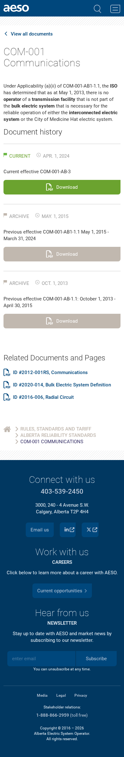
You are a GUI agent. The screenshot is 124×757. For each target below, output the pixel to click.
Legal (61, 695)
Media (42, 695)
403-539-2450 (62, 491)
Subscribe (96, 659)
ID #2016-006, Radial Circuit (43, 397)
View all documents (32, 34)
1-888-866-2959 (52, 715)
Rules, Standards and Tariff (55, 429)
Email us (40, 530)
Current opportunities (59, 591)
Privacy (80, 695)
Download (67, 187)
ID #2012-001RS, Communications (50, 372)
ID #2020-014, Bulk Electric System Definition (62, 385)
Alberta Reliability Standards (58, 435)
